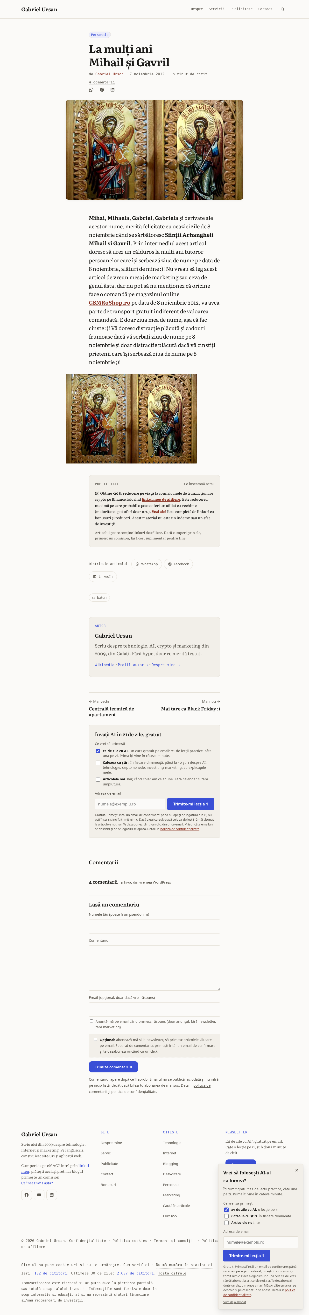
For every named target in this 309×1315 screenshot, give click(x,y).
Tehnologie (172, 1142)
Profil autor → (133, 665)
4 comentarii (102, 82)
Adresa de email (108, 793)
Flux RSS (170, 1215)
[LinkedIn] (51, 1195)
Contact (265, 9)
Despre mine (111, 1142)
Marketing (171, 1194)
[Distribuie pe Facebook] (102, 89)
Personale (99, 35)
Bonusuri (108, 1184)
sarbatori (99, 597)
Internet (169, 1153)
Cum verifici (136, 1265)
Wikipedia (104, 665)
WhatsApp (149, 564)
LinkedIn (106, 576)
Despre (197, 9)
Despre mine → (166, 665)
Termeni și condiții (174, 1241)
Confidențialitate (87, 1241)
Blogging (170, 1163)
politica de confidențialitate (179, 829)
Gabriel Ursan (39, 9)
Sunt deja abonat (234, 1302)
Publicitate (242, 9)
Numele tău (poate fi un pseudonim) (119, 914)
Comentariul (99, 940)
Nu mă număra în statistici (184, 1265)
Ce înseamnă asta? (199, 484)
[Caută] (282, 9)
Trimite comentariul (113, 1066)
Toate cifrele (172, 1273)
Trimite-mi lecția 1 (190, 804)
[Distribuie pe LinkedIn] (112, 89)
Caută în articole (176, 1205)
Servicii (217, 9)
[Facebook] (26, 1195)
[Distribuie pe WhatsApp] (91, 89)
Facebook (181, 564)
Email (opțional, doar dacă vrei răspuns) (122, 997)
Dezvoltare (172, 1174)
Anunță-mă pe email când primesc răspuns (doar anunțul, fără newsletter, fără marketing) (156, 1024)
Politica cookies (129, 1241)
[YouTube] (39, 1195)
